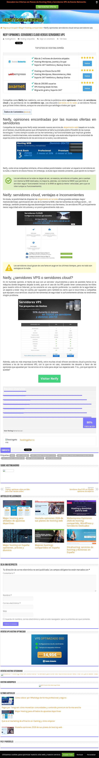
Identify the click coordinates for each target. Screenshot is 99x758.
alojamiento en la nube (48, 199)
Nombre (7, 595)
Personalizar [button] (91, 755)
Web (5, 611)
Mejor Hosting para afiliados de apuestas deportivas (14, 521)
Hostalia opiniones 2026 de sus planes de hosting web (49, 519)
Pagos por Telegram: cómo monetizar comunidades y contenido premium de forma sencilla (41, 707)
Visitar (87, 63)
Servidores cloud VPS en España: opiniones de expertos (81, 489)
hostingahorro (10, 39)
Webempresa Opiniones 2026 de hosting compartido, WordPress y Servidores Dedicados (80, 522)
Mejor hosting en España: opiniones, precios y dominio (16, 547)
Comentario (9, 573)
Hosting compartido (33, 28)
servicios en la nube (68, 103)
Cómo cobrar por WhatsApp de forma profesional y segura (40, 698)
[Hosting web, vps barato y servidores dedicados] (49, 16)
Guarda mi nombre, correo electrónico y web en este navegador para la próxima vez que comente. (47, 619)
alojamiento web (71, 127)
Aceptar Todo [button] (68, 755)
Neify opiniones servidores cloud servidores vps (75, 455)
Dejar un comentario (47, 39)
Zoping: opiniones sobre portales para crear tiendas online (17, 489)
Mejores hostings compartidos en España (47, 546)
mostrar (27, 112)
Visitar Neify (49, 378)
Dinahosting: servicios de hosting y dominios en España (80, 550)
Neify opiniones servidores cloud (43, 455)
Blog (21, 28)
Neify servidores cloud (35, 458)
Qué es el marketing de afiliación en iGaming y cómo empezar (28, 721)
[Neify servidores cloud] (49, 235)
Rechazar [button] (80, 755)
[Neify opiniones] (49, 150)
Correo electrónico (12, 603)
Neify (12, 455)
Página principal (9, 28)
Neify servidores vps (54, 458)
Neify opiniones (23, 455)
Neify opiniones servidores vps (13, 458)
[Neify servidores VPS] (49, 328)
